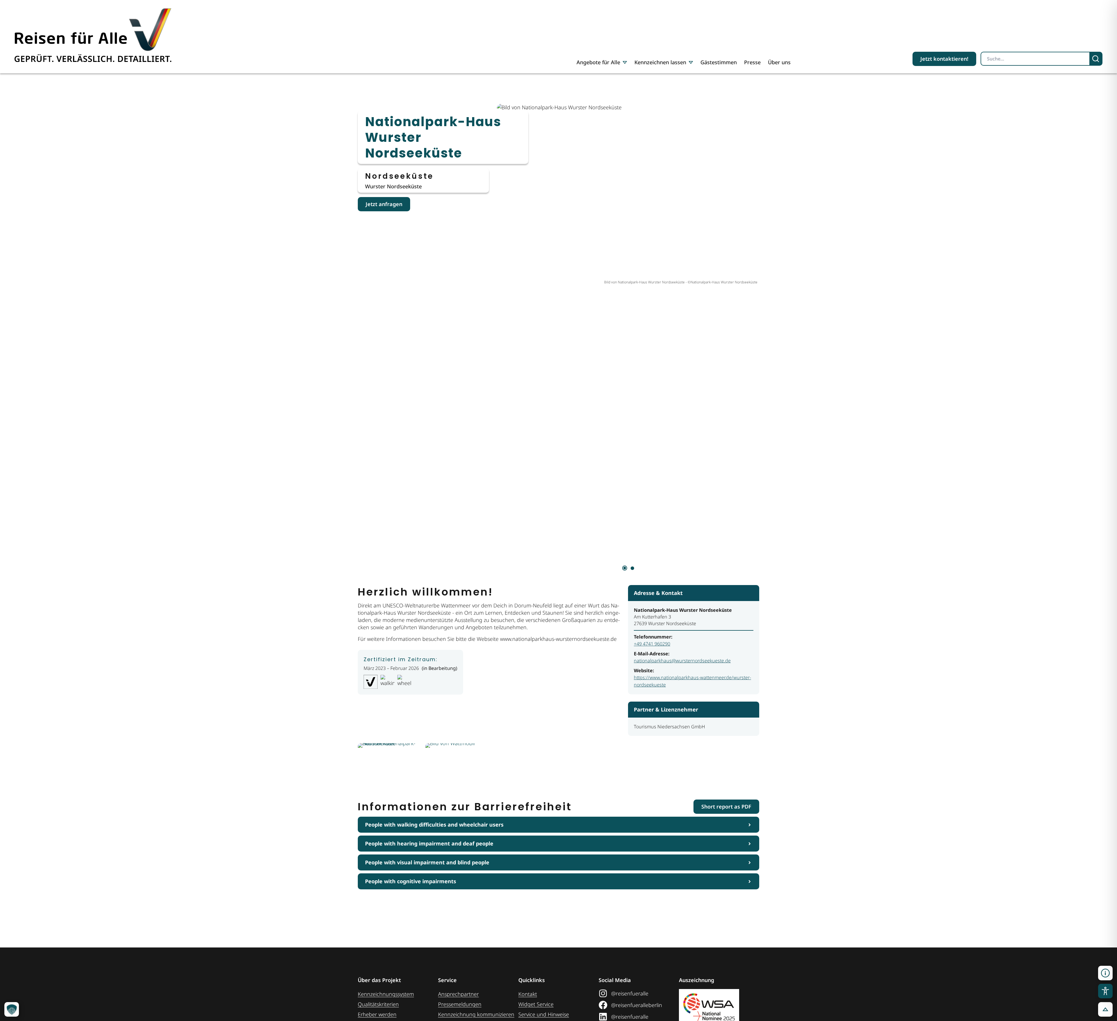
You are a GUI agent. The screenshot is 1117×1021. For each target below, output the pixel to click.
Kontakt (527, 993)
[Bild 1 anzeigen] (624, 568)
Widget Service (536, 1004)
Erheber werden (377, 1014)
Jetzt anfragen (384, 204)
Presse (752, 62)
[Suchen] (1096, 59)
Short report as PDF (726, 806)
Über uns (779, 62)
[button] (1105, 973)
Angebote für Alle (598, 62)
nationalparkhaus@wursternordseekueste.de (682, 660)
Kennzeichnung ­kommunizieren (476, 1014)
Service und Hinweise (543, 1014)
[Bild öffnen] (390, 764)
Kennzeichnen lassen (660, 62)
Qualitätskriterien (378, 1004)
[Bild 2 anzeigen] (632, 568)
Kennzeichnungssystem (386, 993)
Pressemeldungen (459, 1004)
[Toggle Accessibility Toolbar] (1105, 991)
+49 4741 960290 (652, 644)
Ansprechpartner (458, 993)
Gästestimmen (718, 62)
